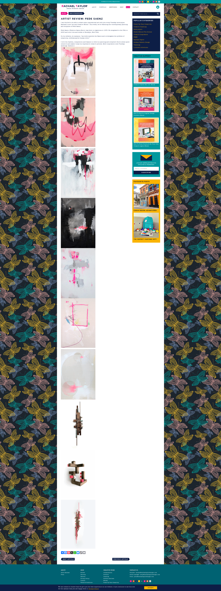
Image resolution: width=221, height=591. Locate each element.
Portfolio (106, 574)
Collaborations (107, 572)
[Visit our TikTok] (154, 2)
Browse (83, 572)
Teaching (137, 45)
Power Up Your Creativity (143, 24)
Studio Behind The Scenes (143, 32)
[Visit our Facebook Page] (142, 2)
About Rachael (65, 572)
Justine (70, 46)
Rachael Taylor (139, 39)
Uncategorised (76, 13)
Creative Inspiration (141, 34)
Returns (83, 576)
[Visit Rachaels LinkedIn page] (151, 2)
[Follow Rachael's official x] (145, 2)
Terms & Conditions (87, 582)
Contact (136, 7)
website (68, 36)
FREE (135, 37)
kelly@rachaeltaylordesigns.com (150, 574)
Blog (128, 7)
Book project (138, 29)
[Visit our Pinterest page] (148, 2)
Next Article (68, 559)
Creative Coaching (140, 27)
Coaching (106, 576)
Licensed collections (141, 47)
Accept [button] (151, 587)
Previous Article (120, 559)
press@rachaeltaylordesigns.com (144, 576)
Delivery (83, 574)
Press (62, 574)
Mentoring (113, 7)
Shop (121, 7)
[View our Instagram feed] (140, 2)
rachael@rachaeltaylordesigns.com (146, 572)
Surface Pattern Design (142, 42)
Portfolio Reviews (108, 578)
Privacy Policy (85, 578)
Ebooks (105, 580)
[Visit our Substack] (156, 2)
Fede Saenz (77, 26)
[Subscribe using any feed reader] (159, 2)
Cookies (83, 580)
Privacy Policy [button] (94, 589)
